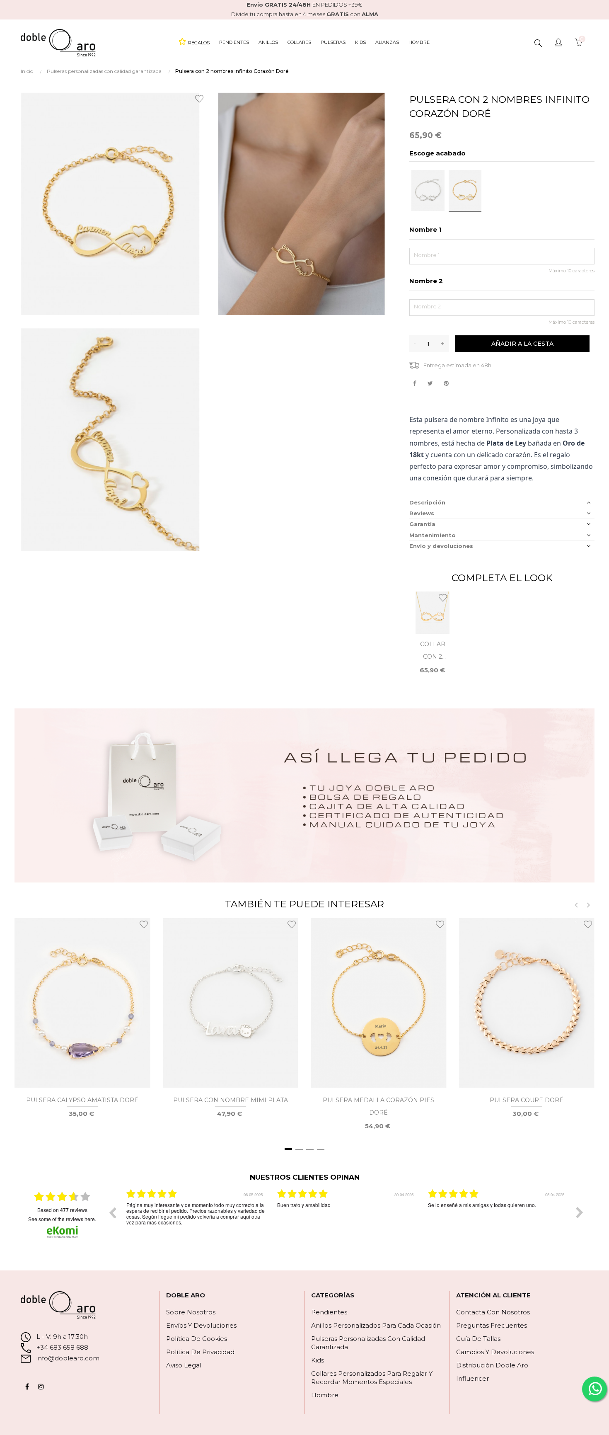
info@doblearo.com (67, 1358)
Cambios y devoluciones (495, 1352)
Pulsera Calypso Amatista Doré (82, 1100)
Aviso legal (183, 1365)
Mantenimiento (432, 535)
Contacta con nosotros (493, 1312)
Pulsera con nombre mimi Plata (230, 1100)
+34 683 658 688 (61, 1347)
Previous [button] (112, 1212)
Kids (317, 1360)
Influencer (472, 1378)
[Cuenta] (558, 43)
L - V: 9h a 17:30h (62, 1336)
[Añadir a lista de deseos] (200, 98)
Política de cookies (196, 1339)
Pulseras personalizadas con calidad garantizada (368, 1343)
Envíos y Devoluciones (201, 1325)
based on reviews (62, 1210)
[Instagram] (41, 1386)
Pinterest (446, 383)
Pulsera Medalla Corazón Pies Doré (378, 1106)
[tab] (501, 502)
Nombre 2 (426, 281)
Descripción (427, 502)
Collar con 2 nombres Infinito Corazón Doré (432, 651)
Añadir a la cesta (522, 343)
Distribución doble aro (492, 1365)
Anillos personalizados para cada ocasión (376, 1325)
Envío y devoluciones (441, 546)
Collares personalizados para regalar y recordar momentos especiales (372, 1378)
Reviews (421, 513)
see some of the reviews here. (62, 1218)
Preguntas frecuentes (491, 1325)
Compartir (414, 383)
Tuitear (430, 383)
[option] (195, 1219)
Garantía (422, 524)
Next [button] (579, 1212)
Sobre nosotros (190, 1312)
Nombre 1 (425, 229)
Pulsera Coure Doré (526, 1100)
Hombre (324, 1395)
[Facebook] (27, 1386)
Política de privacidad (200, 1352)
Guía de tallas (478, 1339)
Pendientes (329, 1312)
